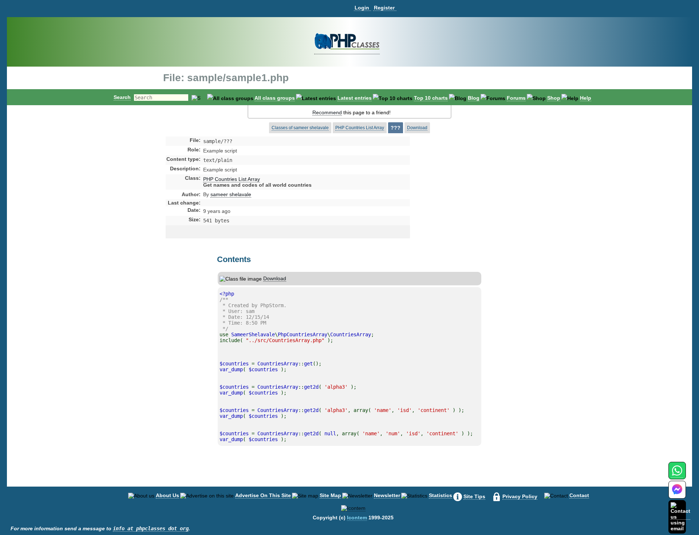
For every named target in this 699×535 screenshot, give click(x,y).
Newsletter (387, 495)
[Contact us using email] (680, 517)
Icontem (357, 517)
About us (167, 495)
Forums (516, 98)
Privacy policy (519, 496)
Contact (579, 495)
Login (362, 8)
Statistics (440, 495)
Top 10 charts (431, 98)
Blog (473, 98)
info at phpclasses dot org (151, 528)
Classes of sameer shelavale (300, 127)
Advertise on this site (263, 495)
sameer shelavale (230, 194)
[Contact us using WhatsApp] (677, 475)
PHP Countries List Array (359, 127)
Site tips (474, 496)
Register (384, 8)
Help (585, 98)
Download (417, 127)
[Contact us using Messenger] (677, 494)
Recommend (327, 112)
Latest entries (354, 98)
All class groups (274, 98)
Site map (330, 495)
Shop (553, 98)
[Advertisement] (467, 197)
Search (122, 97)
